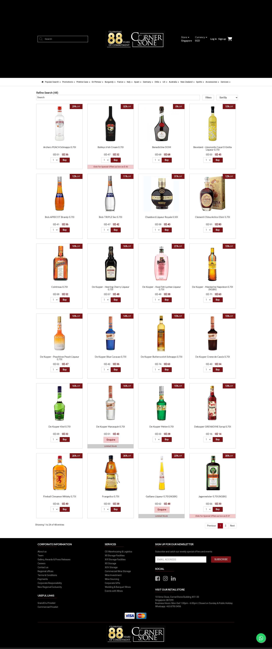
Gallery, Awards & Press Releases (54, 559)
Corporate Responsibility (50, 583)
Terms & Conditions (47, 575)
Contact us (43, 567)
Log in (213, 38)
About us (42, 551)
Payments (43, 579)
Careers (41, 563)
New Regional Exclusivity (50, 587)
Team (40, 555)
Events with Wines (114, 591)
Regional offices (45, 571)
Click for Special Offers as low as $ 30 (110, 167)
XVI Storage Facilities (115, 559)
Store (184, 37)
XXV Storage (111, 567)
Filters (209, 97)
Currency (200, 37)
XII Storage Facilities (115, 555)
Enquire (111, 439)
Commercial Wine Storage (118, 571)
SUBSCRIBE (221, 559)
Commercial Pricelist (48, 607)
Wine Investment (113, 575)
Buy (65, 160)
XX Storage (110, 563)
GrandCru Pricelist (46, 603)
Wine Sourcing (112, 579)
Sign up (222, 38)
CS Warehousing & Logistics (118, 551)
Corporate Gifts (112, 583)
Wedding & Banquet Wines (118, 587)
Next (232, 525)
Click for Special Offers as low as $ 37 (212, 516)
